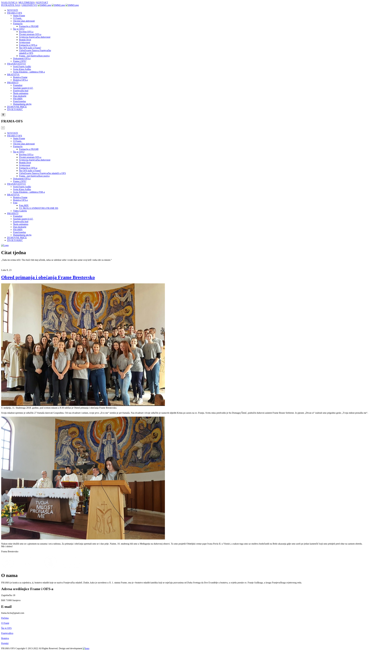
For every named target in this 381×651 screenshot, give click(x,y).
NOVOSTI (12, 10)
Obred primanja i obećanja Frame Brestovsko (48, 277)
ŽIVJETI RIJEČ (15, 109)
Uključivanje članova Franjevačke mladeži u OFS (42, 173)
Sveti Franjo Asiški (22, 66)
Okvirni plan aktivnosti (24, 21)
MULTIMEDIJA (27, 2)
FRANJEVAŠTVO (16, 64)
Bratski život (25, 39)
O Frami (5, 623)
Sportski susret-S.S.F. (23, 88)
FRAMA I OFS (14, 13)
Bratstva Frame (20, 77)
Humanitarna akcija (22, 104)
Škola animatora (20, 93)
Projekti (4, 643)
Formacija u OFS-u (28, 45)
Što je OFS (6, 628)
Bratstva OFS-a (20, 80)
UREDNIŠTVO (29, 5)
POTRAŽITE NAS (10, 5)
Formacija (17, 23)
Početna (5, 618)
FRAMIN (17, 98)
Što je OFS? (19, 29)
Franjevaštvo (7, 633)
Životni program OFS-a (30, 34)
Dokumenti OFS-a (22, 58)
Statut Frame (19, 15)
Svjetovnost (24, 42)
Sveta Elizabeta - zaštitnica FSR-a (29, 72)
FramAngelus (19, 101)
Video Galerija (20, 211)
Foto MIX (24, 205)
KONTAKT (42, 2)
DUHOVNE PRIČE (17, 106)
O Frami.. (17, 18)
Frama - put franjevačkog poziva (34, 55)
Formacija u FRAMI (28, 26)
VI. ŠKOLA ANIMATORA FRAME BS (38, 208)
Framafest (17, 85)
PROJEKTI (12, 82)
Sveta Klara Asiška (22, 69)
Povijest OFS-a (26, 31)
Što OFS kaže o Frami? (30, 47)
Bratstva (5, 638)
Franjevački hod (20, 90)
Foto (15, 202)
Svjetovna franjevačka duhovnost (34, 37)
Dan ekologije (19, 96)
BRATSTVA (13, 74)
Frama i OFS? (19, 61)
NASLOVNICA (9, 2)
